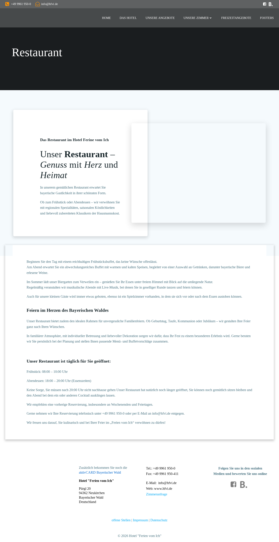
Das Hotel (128, 18)
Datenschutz (158, 520)
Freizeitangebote (236, 18)
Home (106, 18)
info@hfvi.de (167, 483)
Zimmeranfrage (156, 494)
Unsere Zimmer (196, 18)
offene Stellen (121, 520)
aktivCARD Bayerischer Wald (100, 472)
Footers (267, 18)
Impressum (141, 520)
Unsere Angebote (160, 18)
